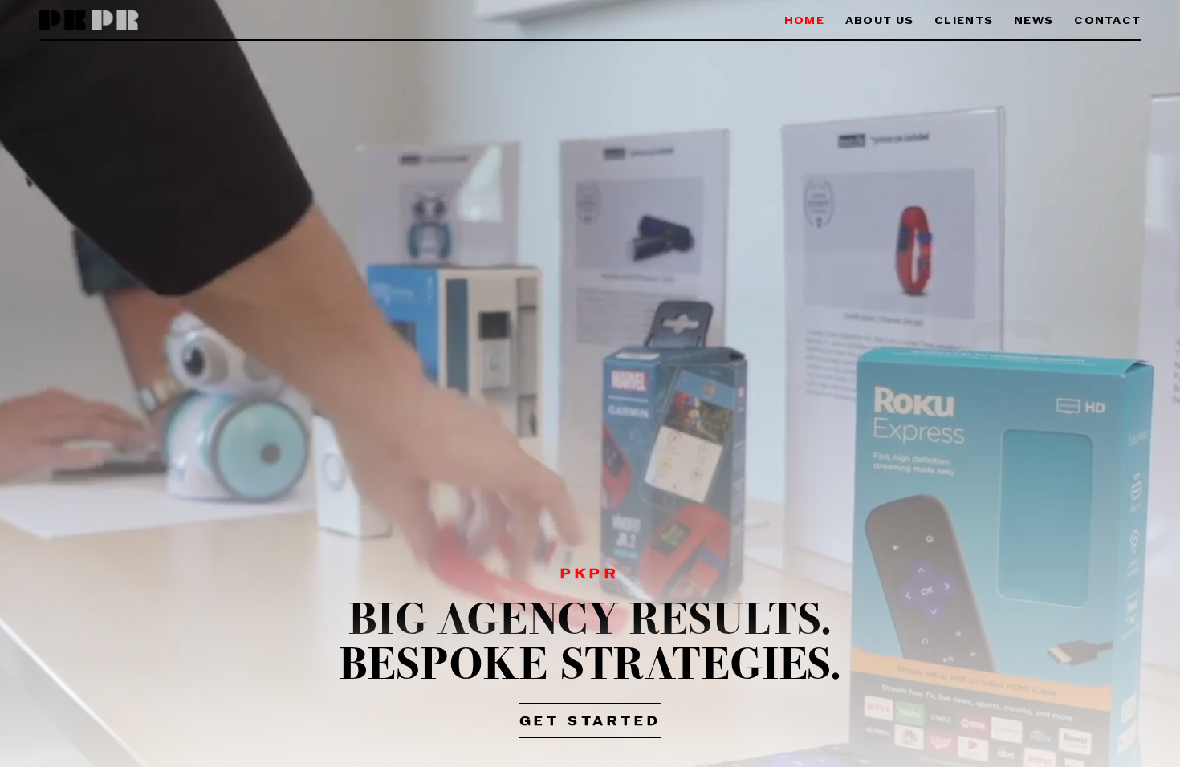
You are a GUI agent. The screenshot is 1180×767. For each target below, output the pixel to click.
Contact (1107, 21)
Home (804, 21)
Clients (963, 21)
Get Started (590, 722)
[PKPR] (89, 21)
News (1033, 21)
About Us (879, 21)
